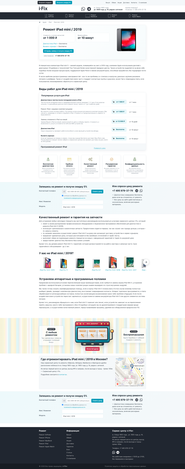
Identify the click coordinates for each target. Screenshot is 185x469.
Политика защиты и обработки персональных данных (125, 466)
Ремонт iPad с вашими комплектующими (56, 109)
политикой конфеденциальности (74, 198)
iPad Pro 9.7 (96, 270)
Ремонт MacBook (45, 441)
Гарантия (69, 446)
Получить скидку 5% (64, 2)
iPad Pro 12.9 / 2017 (129, 270)
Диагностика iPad (50, 44)
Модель (42, 206)
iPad (50, 22)
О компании (143, 2)
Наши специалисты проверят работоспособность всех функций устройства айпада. (70, 131)
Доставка (126, 2)
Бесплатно (120, 129)
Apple (44, 22)
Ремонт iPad (43, 444)
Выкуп (108, 2)
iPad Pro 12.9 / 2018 (112, 270)
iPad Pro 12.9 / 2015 (47, 270)
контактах (63, 374)
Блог (68, 449)
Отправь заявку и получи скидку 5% (58, 51)
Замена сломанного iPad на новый (54, 119)
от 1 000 (120, 112)
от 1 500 (120, 102)
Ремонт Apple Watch (46, 446)
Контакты (134, 2)
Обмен (114, 2)
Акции (120, 2)
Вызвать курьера (50, 46)
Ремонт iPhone (44, 438)
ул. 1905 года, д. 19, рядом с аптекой (108, 10)
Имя (45, 201)
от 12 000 (120, 121)
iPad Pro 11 (64, 270)
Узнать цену (97, 191)
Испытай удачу (92, 349)
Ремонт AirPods (45, 435)
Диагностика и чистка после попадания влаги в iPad (61, 100)
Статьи (69, 452)
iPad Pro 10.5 (80, 270)
